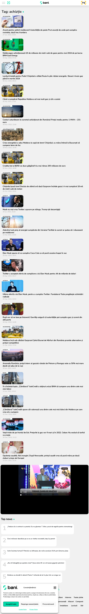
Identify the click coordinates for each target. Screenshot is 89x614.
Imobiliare (64, 605)
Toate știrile (78, 597)
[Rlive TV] (82, 3)
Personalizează (48, 604)
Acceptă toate (11, 604)
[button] (55, 588)
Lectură (74, 605)
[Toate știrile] (8, 2)
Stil (82, 605)
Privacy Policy (34, 609)
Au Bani (59, 597)
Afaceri (71, 601)
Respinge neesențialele (29, 604)
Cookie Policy (23, 609)
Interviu (68, 597)
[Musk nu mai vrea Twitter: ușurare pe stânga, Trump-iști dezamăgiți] (44, 201)
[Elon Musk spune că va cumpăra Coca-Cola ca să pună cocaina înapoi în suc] (44, 245)
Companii (79, 601)
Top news (6, 519)
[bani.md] (44, 2)
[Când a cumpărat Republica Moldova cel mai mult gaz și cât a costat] (44, 91)
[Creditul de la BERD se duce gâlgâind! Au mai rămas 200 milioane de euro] (44, 157)
